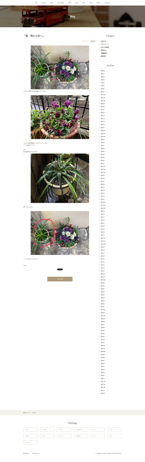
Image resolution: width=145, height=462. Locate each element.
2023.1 (102, 199)
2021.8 (102, 250)
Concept (44, 2)
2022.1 (102, 235)
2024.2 (102, 160)
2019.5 (102, 330)
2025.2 (102, 124)
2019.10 (103, 315)
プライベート (105, 44)
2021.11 (103, 241)
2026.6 (102, 77)
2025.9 (102, 103)
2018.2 (102, 375)
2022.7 (102, 217)
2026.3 (102, 85)
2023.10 (103, 172)
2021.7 (102, 253)
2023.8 (102, 178)
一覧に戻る (60, 279)
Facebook (107, 2)
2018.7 (102, 360)
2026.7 (102, 74)
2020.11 (103, 277)
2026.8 (102, 70)
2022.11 (103, 205)
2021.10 (103, 244)
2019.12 (103, 309)
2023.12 (103, 166)
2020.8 (102, 286)
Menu (51, 2)
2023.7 (102, 181)
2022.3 (102, 229)
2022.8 (102, 214)
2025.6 (102, 112)
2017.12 (103, 381)
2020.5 (102, 295)
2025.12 (103, 94)
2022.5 (102, 223)
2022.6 (102, 220)
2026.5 (102, 79)
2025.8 (102, 106)
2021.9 (102, 247)
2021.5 (102, 259)
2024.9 (102, 139)
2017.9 (102, 390)
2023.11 (103, 169)
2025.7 (102, 109)
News (94, 436)
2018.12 (103, 345)
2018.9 (102, 354)
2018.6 (102, 363)
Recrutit (27, 442)
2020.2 (102, 304)
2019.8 (102, 321)
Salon (76, 2)
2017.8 (102, 393)
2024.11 (103, 133)
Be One (60, 436)
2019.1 (102, 342)
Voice (90, 2)
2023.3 (102, 193)
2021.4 (102, 262)
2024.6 (102, 148)
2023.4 (102, 190)
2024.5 (102, 151)
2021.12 (103, 238)
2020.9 (102, 283)
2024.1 (102, 163)
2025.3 (102, 121)
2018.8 (102, 357)
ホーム (27, 412)
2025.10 (103, 100)
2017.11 (103, 384)
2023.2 (102, 196)
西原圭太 (103, 50)
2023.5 (102, 187)
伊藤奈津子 (104, 53)
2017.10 (103, 387)
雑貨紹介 (78, 436)
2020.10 (103, 280)
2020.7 (102, 289)
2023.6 (102, 184)
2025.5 (102, 115)
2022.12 (103, 202)
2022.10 (103, 208)
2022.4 (102, 226)
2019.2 (102, 339)
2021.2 (102, 268)
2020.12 (103, 274)
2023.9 (102, 175)
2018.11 (103, 348)
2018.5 (102, 366)
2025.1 (102, 127)
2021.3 (102, 265)
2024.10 (103, 136)
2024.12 (103, 130)
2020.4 (102, 297)
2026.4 (102, 82)
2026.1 (102, 91)
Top (36, 2)
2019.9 (102, 318)
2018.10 (103, 351)
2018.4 (102, 369)
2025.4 (102, 118)
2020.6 (102, 292)
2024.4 (102, 154)
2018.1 (102, 378)
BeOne (98, 2)
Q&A (83, 2)
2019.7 (102, 324)
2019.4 (102, 333)
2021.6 (102, 256)
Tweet (26, 453)
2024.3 (102, 157)
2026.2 (102, 88)
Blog (110, 436)
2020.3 (102, 300)
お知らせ (103, 41)
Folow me (36, 453)
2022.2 (102, 232)
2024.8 (102, 142)
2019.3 (102, 336)
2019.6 (102, 327)
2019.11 (103, 312)
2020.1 (102, 306)
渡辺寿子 (93, 41)
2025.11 (103, 97)
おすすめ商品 (105, 47)
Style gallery (60, 2)
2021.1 (102, 271)
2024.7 (102, 145)
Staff (69, 2)
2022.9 (102, 211)
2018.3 (102, 372)
